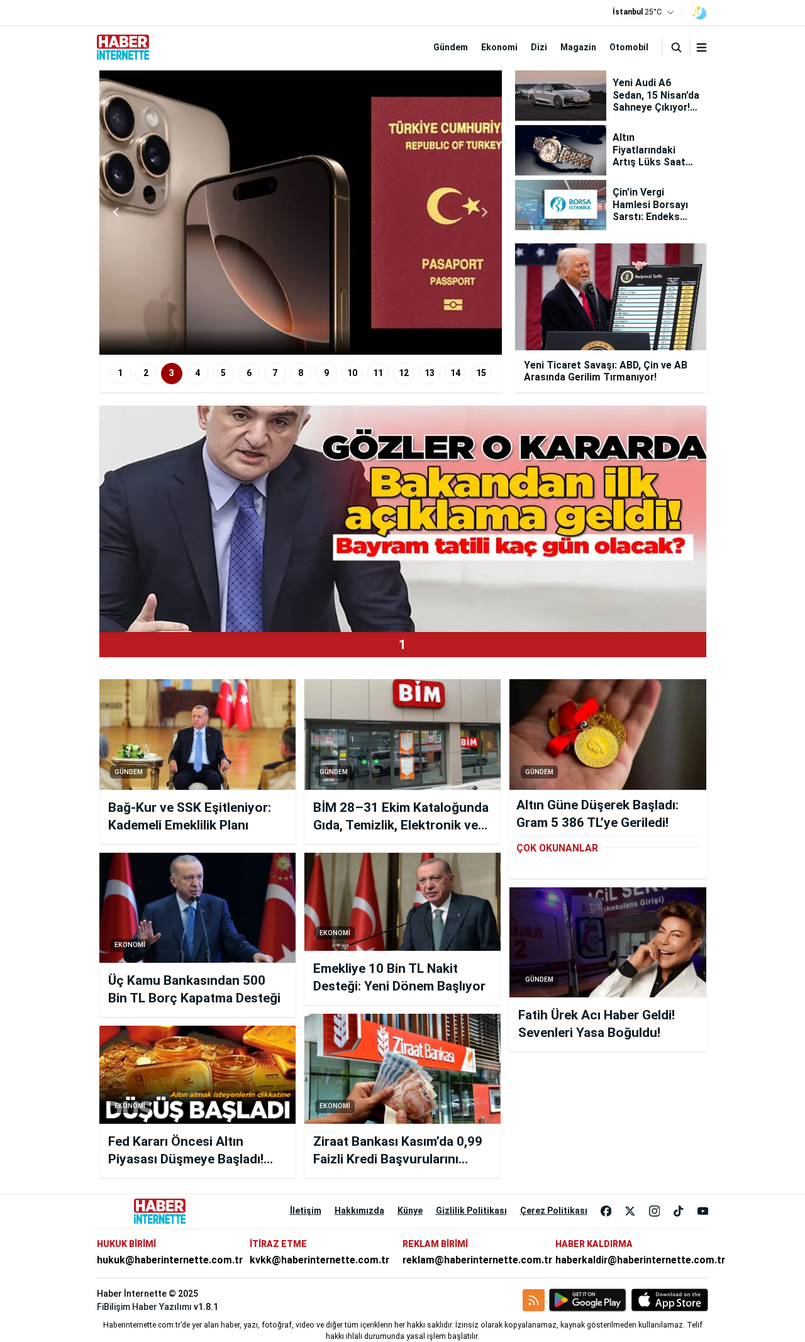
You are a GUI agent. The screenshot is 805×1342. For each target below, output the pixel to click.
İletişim (305, 1211)
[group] (300, 212)
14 (455, 373)
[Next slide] (484, 212)
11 (378, 373)
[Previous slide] (117, 212)
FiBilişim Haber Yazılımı (144, 1307)
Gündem (450, 47)
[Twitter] (630, 1211)
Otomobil (628, 47)
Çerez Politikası (553, 1211)
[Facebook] (606, 1211)
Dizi (539, 47)
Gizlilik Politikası (471, 1211)
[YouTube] (703, 1211)
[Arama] (676, 47)
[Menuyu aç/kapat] (701, 47)
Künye (410, 1211)
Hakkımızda (359, 1211)
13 (430, 373)
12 (404, 373)
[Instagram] (654, 1211)
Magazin (578, 47)
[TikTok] (678, 1211)
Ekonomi (499, 47)
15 (481, 373)
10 (352, 373)
